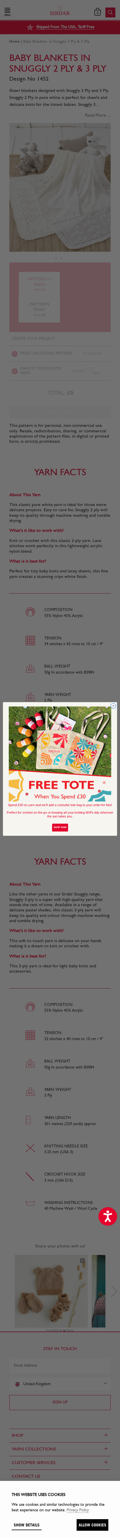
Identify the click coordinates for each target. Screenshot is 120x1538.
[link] (60, 753)
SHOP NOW (60, 827)
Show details (27, 1524)
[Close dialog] (113, 705)
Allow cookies (92, 1524)
